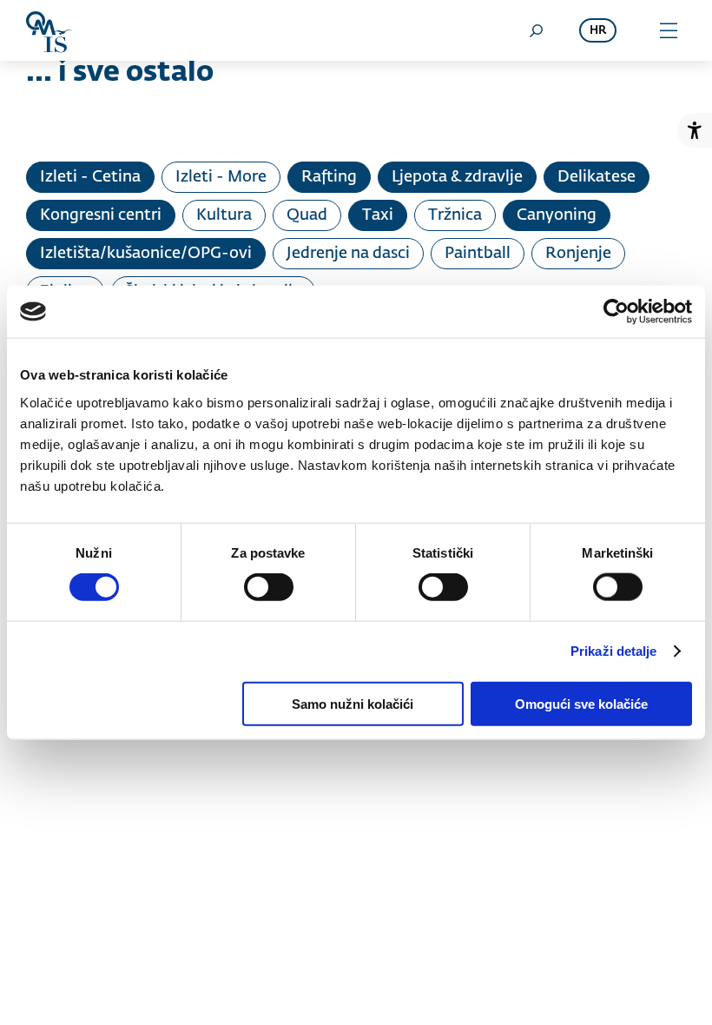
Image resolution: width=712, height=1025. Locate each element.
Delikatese (596, 177)
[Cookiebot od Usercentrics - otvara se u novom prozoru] (616, 312)
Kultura (224, 215)
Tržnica (455, 215)
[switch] (268, 587)
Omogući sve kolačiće (581, 703)
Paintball (478, 253)
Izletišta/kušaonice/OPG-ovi (146, 253)
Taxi (377, 215)
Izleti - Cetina (90, 177)
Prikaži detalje (613, 651)
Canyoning (557, 215)
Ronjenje (578, 253)
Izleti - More (221, 177)
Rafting (329, 177)
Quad (307, 215)
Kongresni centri (101, 215)
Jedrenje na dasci (348, 253)
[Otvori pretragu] (535, 30)
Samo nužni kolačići (352, 703)
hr (598, 30)
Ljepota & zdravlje (457, 177)
